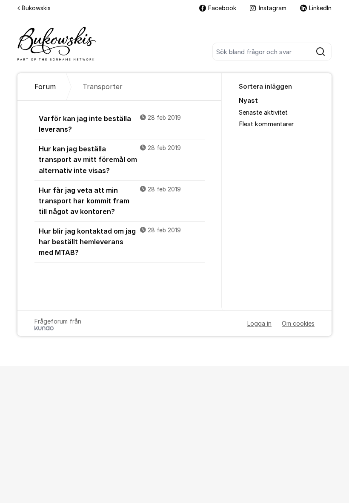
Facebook (222, 8)
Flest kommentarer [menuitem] (266, 124)
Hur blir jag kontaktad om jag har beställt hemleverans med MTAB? (110, 242)
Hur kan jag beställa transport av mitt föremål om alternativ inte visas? (110, 159)
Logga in (259, 323)
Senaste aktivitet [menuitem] (263, 112)
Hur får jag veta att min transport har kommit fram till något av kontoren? (110, 201)
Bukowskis (36, 8)
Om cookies (298, 323)
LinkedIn (320, 8)
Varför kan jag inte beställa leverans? (110, 123)
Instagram (272, 8)
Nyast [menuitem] (248, 100)
